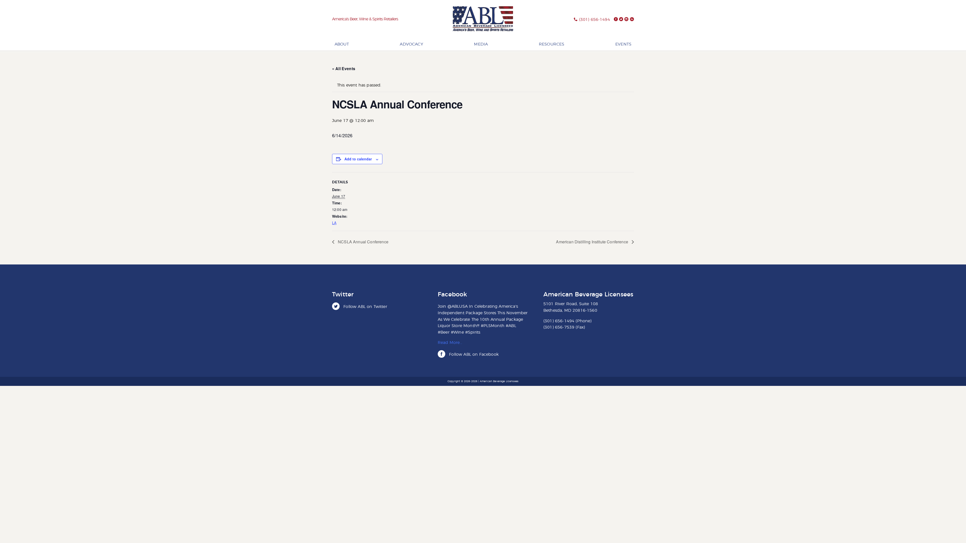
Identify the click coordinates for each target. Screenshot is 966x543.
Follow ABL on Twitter (364, 307)
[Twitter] (621, 20)
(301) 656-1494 (594, 20)
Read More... (450, 343)
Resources (551, 44)
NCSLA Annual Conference (362, 242)
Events (623, 44)
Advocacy (411, 44)
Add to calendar (358, 158)
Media (481, 44)
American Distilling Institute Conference (592, 242)
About (342, 44)
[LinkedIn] (632, 20)
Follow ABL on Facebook (473, 354)
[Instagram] (626, 20)
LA (334, 222)
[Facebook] (616, 20)
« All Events (343, 68)
